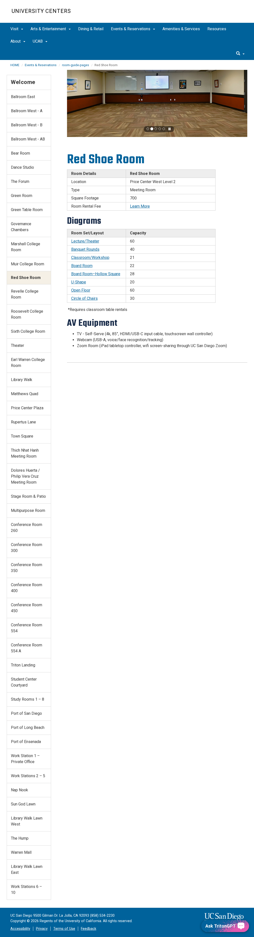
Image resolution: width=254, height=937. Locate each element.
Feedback (88, 929)
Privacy (42, 929)
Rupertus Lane (23, 422)
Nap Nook (19, 790)
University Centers (41, 11)
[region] (157, 103)
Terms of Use (64, 929)
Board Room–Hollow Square (95, 274)
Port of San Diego (26, 713)
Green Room (21, 195)
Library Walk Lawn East (26, 869)
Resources (216, 29)
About (16, 41)
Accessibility (20, 929)
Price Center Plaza (27, 408)
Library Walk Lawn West (26, 821)
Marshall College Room (25, 247)
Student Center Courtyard (24, 682)
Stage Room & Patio (28, 496)
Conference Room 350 (26, 567)
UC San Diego (214, 14)
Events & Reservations (131, 29)
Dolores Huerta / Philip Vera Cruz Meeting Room (25, 476)
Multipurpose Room (28, 510)
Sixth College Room (28, 331)
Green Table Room (27, 209)
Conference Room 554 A (26, 648)
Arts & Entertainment (49, 29)
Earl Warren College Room (28, 362)
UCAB (38, 41)
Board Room (82, 265)
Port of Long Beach (27, 727)
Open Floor (80, 290)
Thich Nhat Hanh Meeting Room (25, 453)
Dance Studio (22, 167)
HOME (14, 65)
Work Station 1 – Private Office (25, 758)
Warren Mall (21, 852)
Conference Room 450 (26, 608)
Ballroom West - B (26, 125)
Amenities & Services (181, 29)
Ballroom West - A (26, 111)
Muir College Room (27, 264)
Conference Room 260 (26, 527)
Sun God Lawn (23, 804)
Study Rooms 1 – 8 (27, 699)
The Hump (20, 838)
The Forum (20, 181)
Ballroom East (23, 96)
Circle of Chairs (84, 298)
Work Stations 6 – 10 (26, 889)
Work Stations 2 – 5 (28, 775)
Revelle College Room (24, 294)
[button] (148, 129)
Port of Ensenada (26, 741)
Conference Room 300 (26, 547)
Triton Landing (23, 665)
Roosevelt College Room (27, 314)
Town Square (22, 436)
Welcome (23, 82)
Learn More (140, 206)
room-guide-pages (75, 65)
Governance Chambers (21, 226)
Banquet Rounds (85, 249)
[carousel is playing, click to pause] (169, 129)
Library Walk (21, 379)
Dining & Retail (90, 29)
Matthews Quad (24, 393)
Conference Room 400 (26, 587)
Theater (17, 345)
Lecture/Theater (85, 241)
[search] (240, 54)
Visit (14, 29)
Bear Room (20, 153)
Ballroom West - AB (28, 139)
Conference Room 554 (26, 628)
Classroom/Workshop (90, 257)
